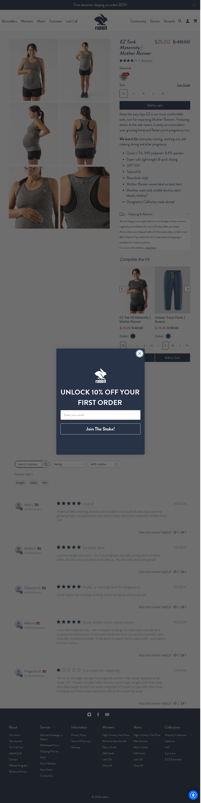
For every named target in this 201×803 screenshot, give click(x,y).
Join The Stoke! (100, 428)
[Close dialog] (139, 353)
